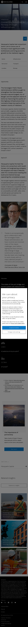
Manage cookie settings (14, 332)
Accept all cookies (14, 327)
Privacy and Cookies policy (18, 323)
